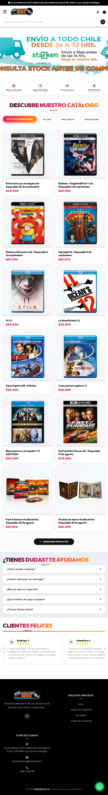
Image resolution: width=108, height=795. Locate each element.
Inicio (81, 704)
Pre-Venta (68, 119)
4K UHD (47, 119)
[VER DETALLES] (27, 154)
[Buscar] (102, 21)
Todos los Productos (81, 709)
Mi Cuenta (81, 715)
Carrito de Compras (81, 720)
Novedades (92, 119)
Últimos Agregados (20, 119)
